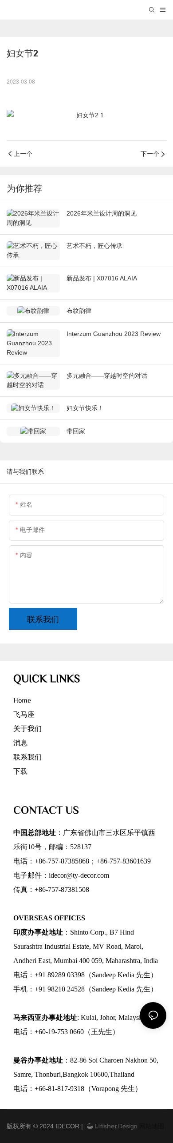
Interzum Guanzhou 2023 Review (114, 333)
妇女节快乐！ (85, 408)
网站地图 (151, 1126)
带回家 (76, 431)
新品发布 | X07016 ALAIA (102, 278)
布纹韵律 (79, 310)
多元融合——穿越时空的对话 (107, 375)
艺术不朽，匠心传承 (94, 245)
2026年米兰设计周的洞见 (102, 213)
